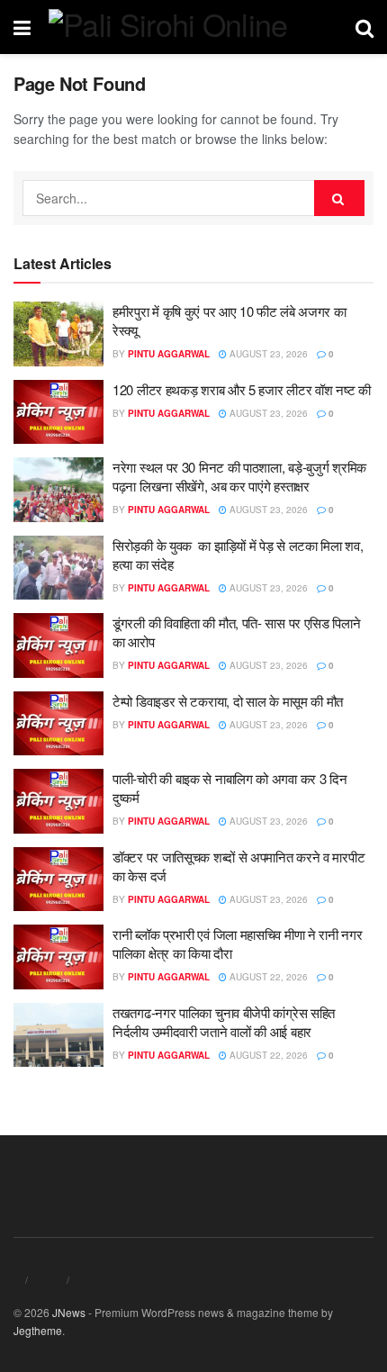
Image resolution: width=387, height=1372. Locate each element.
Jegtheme (38, 1330)
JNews (69, 1312)
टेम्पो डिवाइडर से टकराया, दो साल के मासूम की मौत (227, 700)
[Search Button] (339, 198)
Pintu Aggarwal (169, 354)
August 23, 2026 (267, 354)
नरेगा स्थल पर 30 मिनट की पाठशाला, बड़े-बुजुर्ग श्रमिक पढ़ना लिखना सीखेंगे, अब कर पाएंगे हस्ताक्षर (239, 476)
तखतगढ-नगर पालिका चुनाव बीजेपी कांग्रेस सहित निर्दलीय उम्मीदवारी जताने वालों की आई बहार (223, 1022)
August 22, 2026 (267, 976)
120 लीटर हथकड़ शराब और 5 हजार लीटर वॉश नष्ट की (241, 389)
